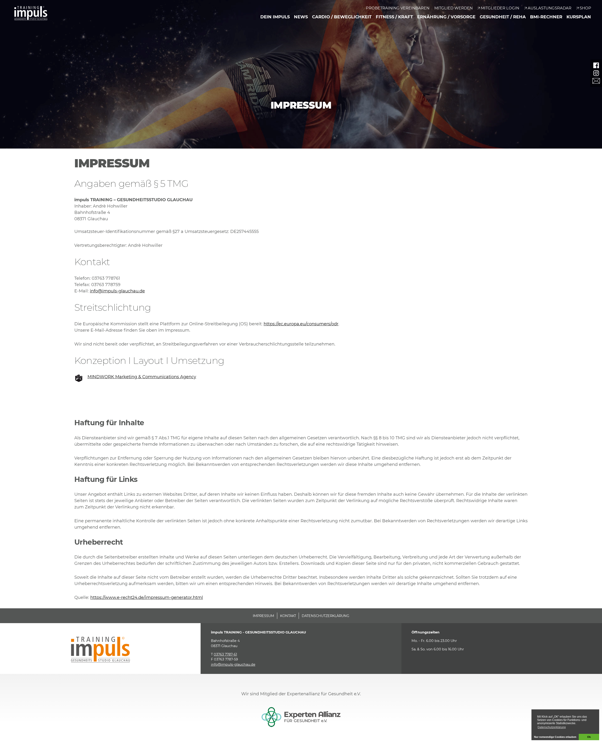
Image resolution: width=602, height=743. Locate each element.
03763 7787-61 (225, 654)
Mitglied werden (453, 8)
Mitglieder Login (500, 8)
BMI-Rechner (546, 17)
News (301, 17)
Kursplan (578, 17)
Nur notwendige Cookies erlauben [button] (555, 736)
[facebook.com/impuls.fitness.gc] (596, 65)
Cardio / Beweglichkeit (342, 17)
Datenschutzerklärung (325, 616)
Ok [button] (589, 736)
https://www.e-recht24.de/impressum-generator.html (146, 597)
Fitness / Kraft (394, 17)
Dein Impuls (275, 17)
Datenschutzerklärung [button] (552, 727)
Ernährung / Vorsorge (446, 17)
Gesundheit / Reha (503, 17)
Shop (585, 8)
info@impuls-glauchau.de (117, 291)
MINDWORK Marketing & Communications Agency (141, 376)
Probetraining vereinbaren (397, 8)
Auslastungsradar (549, 8)
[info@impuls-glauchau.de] (596, 81)
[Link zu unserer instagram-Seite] (596, 73)
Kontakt (288, 616)
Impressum (263, 616)
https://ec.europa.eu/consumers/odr (301, 323)
